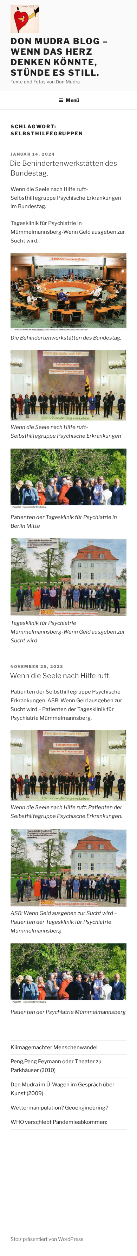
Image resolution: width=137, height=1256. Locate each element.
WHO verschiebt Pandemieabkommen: (59, 1122)
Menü (72, 100)
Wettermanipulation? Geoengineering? (59, 1108)
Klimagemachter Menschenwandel (54, 1047)
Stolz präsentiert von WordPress (47, 1239)
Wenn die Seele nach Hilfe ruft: (60, 675)
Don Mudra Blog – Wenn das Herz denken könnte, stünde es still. (59, 57)
